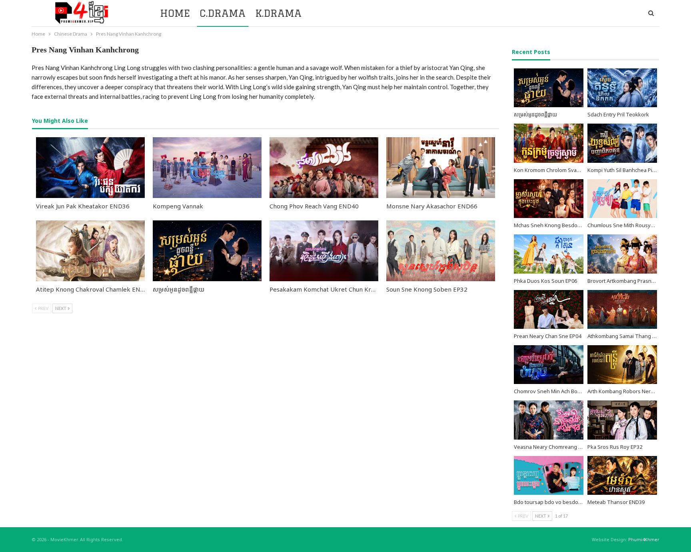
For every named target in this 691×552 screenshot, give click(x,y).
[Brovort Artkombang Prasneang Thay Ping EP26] (622, 253)
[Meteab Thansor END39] (622, 475)
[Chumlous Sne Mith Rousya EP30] (622, 198)
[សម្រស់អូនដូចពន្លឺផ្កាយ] (207, 250)
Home (175, 13)
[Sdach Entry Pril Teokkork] (622, 87)
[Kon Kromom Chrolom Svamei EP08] (548, 143)
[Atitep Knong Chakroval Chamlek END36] (90, 250)
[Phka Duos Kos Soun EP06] (548, 253)
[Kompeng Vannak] (207, 167)
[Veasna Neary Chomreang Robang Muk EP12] (548, 419)
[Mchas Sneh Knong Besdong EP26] (548, 198)
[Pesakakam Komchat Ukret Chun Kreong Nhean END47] (324, 250)
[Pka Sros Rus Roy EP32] (622, 419)
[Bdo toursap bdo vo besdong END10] (548, 475)
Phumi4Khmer (643, 539)
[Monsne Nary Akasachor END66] (440, 167)
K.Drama (278, 13)
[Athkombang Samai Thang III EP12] (622, 309)
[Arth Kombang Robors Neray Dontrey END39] (622, 364)
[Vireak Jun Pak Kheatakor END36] (90, 167)
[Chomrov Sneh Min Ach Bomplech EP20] (548, 364)
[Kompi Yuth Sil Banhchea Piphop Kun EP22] (622, 143)
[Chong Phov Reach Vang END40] (324, 167)
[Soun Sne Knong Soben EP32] (440, 250)
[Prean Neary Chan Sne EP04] (548, 309)
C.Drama (223, 13)
